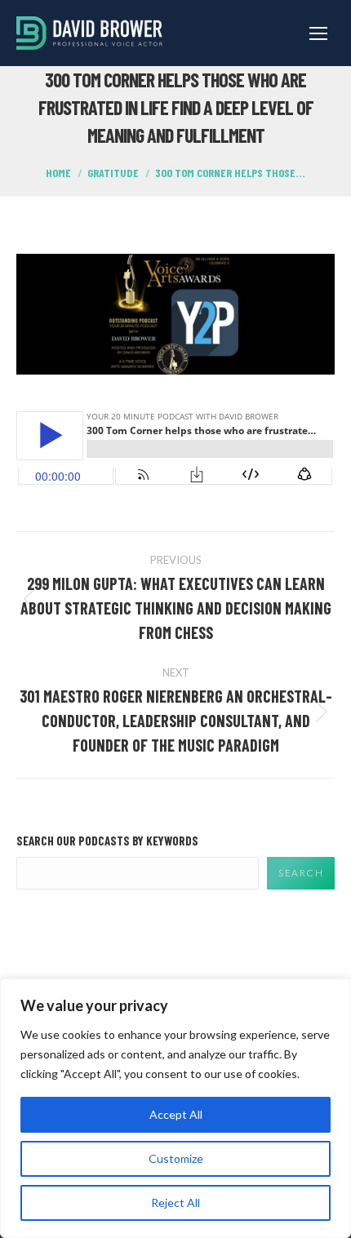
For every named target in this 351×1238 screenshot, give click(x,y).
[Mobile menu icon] (318, 33)
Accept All (175, 1114)
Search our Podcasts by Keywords (107, 840)
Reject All (175, 1202)
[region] (175, 1108)
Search (300, 873)
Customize (176, 1158)
